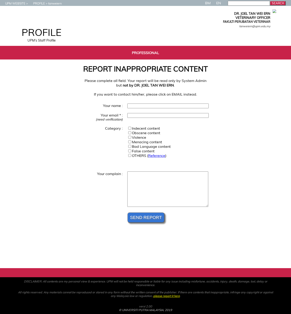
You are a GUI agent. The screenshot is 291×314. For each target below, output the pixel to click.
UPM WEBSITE (15, 3)
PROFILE (39, 3)
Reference (156, 155)
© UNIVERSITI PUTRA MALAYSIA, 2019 (145, 310)
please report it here (166, 296)
